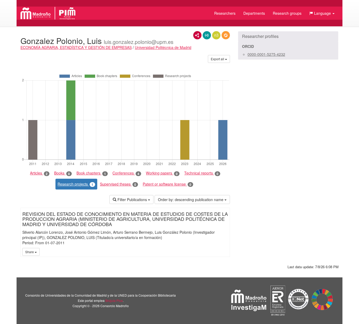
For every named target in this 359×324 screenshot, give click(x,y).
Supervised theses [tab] (118, 184)
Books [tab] (62, 173)
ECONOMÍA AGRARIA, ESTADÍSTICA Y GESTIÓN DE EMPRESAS (76, 47)
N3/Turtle (216, 35)
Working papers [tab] (162, 173)
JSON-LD (207, 35)
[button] (322, 13)
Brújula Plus (114, 300)
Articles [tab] (39, 173)
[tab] (288, 36)
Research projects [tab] (75, 184)
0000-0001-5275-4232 (266, 54)
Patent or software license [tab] (167, 184)
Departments (254, 13)
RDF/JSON (226, 35)
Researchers (224, 13)
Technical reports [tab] (201, 173)
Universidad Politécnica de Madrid (163, 47)
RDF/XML (197, 35)
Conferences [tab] (125, 173)
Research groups (287, 13)
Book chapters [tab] (91, 173)
